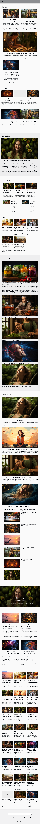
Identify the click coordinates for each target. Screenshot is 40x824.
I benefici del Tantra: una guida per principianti (7, 100)
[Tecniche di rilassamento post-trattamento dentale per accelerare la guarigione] (20, 374)
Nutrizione (18, 818)
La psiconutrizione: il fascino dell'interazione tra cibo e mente (19, 784)
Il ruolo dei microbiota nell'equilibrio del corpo (10, 121)
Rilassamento (27, 818)
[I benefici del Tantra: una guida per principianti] (7, 93)
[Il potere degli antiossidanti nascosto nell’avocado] (19, 148)
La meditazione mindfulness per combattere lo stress (20, 449)
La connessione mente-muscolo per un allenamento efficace (10, 72)
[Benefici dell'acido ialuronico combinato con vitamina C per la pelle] (7, 222)
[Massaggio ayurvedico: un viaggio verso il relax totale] (20, 328)
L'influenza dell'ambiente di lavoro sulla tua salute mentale (32, 101)
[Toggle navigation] (2, 2)
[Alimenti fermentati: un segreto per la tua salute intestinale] (20, 186)
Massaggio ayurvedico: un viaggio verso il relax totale (14, 340)
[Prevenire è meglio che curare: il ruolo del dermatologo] (32, 222)
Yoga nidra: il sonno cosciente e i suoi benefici (20, 506)
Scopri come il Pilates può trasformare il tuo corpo (29, 20)
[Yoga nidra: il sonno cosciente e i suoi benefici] (25, 202)
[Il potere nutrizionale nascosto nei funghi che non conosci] (6, 202)
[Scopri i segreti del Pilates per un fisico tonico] (11, 13)
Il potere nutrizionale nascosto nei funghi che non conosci (32, 784)
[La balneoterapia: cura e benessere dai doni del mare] (20, 239)
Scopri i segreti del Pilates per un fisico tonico (11, 20)
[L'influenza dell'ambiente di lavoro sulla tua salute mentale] (33, 93)
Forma (8, 818)
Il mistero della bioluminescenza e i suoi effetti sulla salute (11, 653)
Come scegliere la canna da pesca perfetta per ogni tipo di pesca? (29, 536)
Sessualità (12, 818)
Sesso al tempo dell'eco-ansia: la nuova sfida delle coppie (20, 101)
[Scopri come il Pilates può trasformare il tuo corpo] (29, 13)
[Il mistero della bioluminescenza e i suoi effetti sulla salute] (10, 644)
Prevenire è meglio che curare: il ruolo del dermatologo (32, 228)
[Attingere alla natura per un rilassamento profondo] (12, 517)
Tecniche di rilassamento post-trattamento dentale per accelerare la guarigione (18, 387)
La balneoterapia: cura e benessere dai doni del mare (19, 245)
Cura (22, 818)
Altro (32, 818)
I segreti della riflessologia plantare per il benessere (20, 53)
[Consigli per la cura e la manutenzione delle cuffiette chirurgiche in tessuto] (20, 222)
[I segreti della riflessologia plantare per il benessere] (20, 42)
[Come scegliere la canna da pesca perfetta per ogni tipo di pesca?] (12, 540)
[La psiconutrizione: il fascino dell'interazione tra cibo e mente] (31, 186)
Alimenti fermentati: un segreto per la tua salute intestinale (20, 193)
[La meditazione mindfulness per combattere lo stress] (20, 437)
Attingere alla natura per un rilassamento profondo (28, 513)
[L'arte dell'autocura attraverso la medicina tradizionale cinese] (7, 239)
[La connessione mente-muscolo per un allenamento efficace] (11, 65)
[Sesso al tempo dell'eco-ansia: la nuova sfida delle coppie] (20, 93)
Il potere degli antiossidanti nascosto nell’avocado (16, 160)
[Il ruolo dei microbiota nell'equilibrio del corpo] (10, 114)
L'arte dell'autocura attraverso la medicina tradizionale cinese (7, 246)
